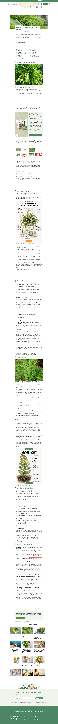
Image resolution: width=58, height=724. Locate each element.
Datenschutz (36, 718)
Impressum (36, 716)
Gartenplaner (18, 6)
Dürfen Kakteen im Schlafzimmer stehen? (15, 677)
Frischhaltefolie (30, 319)
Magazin (32, 6)
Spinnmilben (29, 578)
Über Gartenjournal (46, 6)
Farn (16, 266)
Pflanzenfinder (25, 6)
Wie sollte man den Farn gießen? (14, 664)
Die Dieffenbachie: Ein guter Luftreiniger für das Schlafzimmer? (39, 650)
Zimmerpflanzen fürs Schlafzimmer (35, 556)
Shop (39, 6)
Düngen (37, 246)
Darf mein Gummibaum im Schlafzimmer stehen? (39, 665)
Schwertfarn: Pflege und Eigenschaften (38, 150)
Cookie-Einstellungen (38, 719)
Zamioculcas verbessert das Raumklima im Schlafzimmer (39, 678)
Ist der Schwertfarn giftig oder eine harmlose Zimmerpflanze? (38, 636)
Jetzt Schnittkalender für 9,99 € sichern (35, 135)
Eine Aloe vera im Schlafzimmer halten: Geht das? (38, 154)
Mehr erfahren (40, 711)
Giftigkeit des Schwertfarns (28, 569)
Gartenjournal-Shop (28, 718)
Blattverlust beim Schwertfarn (33, 532)
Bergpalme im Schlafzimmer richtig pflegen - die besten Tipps (26, 651)
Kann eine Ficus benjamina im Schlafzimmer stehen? (27, 665)
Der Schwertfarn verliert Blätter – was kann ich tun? (25, 149)
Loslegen (39, 0)
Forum (10, 6)
